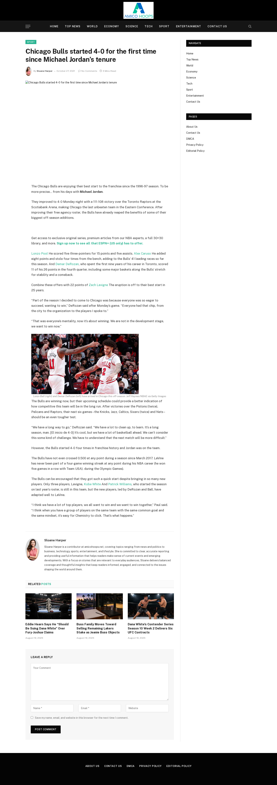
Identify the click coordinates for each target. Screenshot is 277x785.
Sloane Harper (45, 71)
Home (54, 26)
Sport (164, 26)
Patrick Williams (120, 484)
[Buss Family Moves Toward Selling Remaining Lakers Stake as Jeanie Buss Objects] (100, 606)
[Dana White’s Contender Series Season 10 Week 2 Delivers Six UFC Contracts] (151, 606)
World (92, 26)
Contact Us (217, 26)
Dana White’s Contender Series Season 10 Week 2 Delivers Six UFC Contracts (151, 628)
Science (131, 26)
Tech (148, 26)
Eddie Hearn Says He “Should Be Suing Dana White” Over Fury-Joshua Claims (47, 628)
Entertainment (188, 26)
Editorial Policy (195, 150)
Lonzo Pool (39, 253)
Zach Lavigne (98, 285)
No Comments (89, 71)
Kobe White (92, 484)
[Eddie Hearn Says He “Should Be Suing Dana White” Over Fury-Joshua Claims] (48, 606)
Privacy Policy (194, 144)
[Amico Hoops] (138, 10)
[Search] (250, 26)
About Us (191, 126)
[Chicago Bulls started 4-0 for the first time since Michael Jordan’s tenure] (99, 129)
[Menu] (27, 26)
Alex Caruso (142, 253)
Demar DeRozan (67, 264)
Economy (111, 26)
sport (31, 42)
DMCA (190, 138)
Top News (72, 26)
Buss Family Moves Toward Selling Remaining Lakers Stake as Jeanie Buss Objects (98, 628)
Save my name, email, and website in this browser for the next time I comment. (81, 717)
